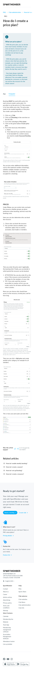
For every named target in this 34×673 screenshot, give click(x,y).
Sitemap (5, 610)
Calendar (5, 616)
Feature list (6, 555)
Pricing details (7, 535)
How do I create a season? (14, 467)
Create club (22, 512)
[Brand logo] (11, 5)
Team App (6, 625)
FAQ (4, 12)
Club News (22, 602)
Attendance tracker (9, 641)
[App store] (9, 664)
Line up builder (7, 644)
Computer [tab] (12, 94)
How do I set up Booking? (14, 470)
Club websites (23, 599)
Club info (21, 608)
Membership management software (7, 629)
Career (5, 594)
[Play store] (22, 664)
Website (5, 622)
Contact (5, 589)
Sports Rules (22, 591)
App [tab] (4, 94)
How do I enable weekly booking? (16, 463)
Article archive (7, 597)
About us (6, 591)
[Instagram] (12, 659)
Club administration (15, 12)
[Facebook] (4, 659)
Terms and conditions (6, 606)
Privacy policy (7, 603)
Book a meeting (10, 512)
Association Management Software (7, 636)
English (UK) (9, 581)
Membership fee (8, 619)
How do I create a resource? (15, 474)
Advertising (6, 600)
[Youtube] (8, 659)
